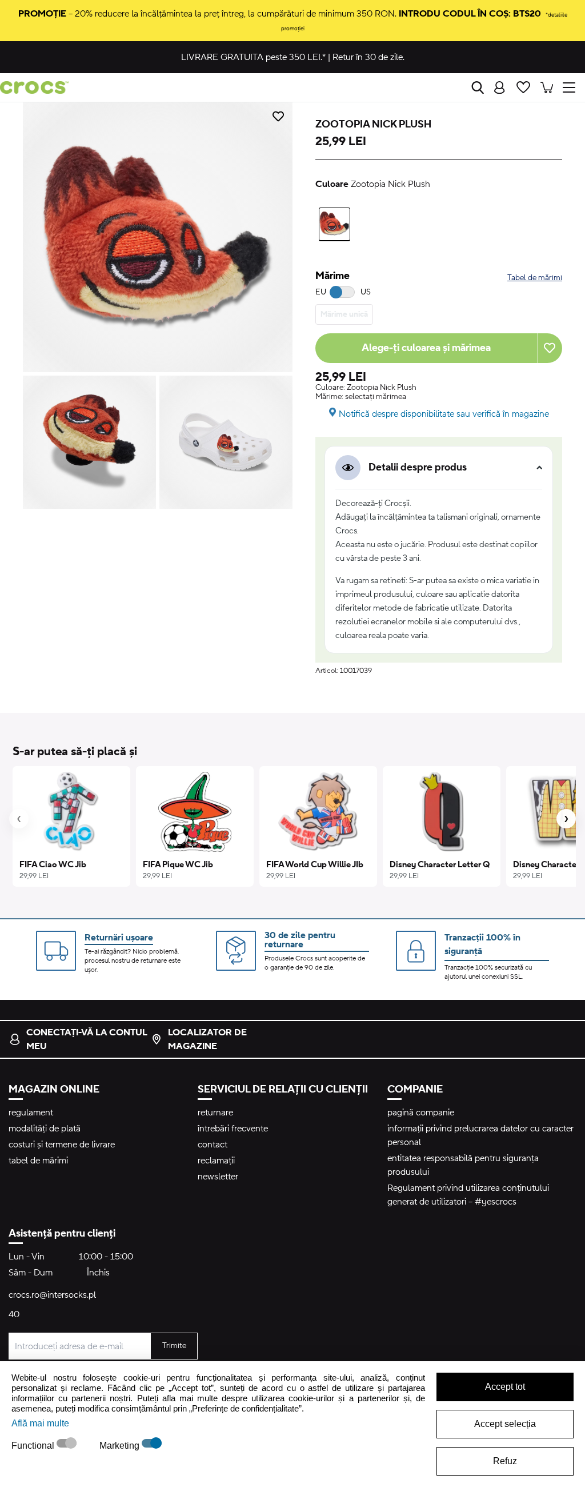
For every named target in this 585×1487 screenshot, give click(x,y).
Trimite (174, 1346)
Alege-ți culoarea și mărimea (426, 347)
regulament (31, 1112)
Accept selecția (505, 1424)
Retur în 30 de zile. (368, 57)
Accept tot (505, 1387)
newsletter (218, 1176)
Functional (34, 1445)
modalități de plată (45, 1128)
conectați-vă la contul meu (86, 1039)
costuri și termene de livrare (62, 1144)
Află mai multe (40, 1423)
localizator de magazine (207, 1039)
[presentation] (19, 818)
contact (212, 1144)
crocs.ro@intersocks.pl (52, 1295)
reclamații (216, 1160)
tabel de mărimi (38, 1160)
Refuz (505, 1461)
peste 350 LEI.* (253, 57)
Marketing (120, 1445)
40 (14, 1314)
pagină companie (420, 1112)
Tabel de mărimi (534, 278)
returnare (215, 1112)
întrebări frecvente (233, 1128)
